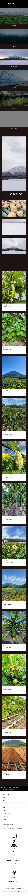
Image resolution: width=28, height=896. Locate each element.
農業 (24, 305)
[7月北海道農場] (14, 755)
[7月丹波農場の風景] (14, 627)
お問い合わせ (6, 819)
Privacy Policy (8, 891)
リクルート (6, 816)
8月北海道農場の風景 (8, 392)
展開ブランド (6, 807)
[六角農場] (14, 98)
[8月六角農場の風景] (14, 287)
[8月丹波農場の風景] (14, 457)
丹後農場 (14, 46)
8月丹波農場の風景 (7, 477)
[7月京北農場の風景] (14, 712)
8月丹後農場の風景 (7, 434)
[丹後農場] (14, 36)
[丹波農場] (14, 16)
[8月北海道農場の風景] (14, 372)
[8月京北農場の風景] (14, 329)
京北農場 (14, 87)
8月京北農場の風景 (7, 349)
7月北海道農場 (6, 774)
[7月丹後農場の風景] (14, 585)
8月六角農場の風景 (7, 306)
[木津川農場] (14, 119)
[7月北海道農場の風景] (14, 542)
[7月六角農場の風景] (14, 499)
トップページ (6, 794)
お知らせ (5, 810)
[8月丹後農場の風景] (14, 414)
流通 (4, 800)
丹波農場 (14, 25)
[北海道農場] (14, 57)
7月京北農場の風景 (7, 732)
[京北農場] (14, 78)
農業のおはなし (17, 787)
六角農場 (14, 108)
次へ (16, 260)
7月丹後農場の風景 (7, 604)
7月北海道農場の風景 (8, 562)
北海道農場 (14, 66)
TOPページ (4, 787)
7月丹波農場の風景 (7, 647)
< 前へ (13, 260)
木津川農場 (14, 128)
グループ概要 (6, 813)
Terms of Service (18, 891)
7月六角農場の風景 (7, 519)
